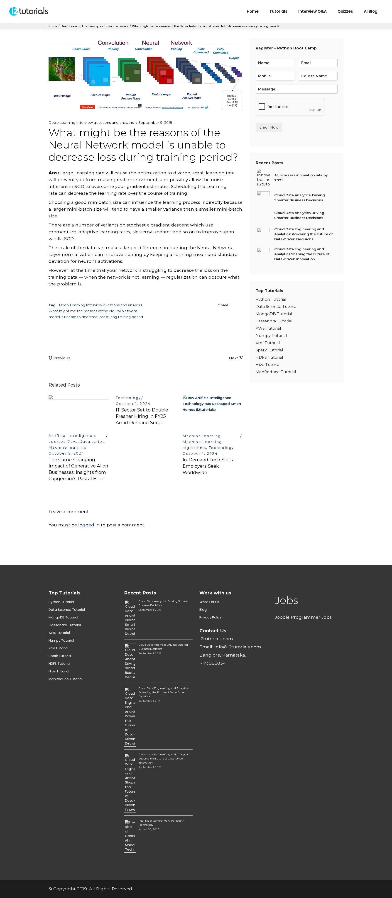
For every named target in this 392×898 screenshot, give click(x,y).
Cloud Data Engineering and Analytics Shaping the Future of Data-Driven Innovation (163, 758)
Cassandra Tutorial (274, 321)
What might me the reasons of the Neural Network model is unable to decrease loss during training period (96, 314)
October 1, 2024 (133, 404)
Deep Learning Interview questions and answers (94, 26)
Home (53, 26)
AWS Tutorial (268, 328)
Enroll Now (268, 127)
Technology (128, 398)
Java (73, 441)
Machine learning (68, 447)
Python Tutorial (271, 299)
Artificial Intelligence (72, 435)
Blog (203, 609)
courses (57, 441)
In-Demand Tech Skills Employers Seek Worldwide (208, 466)
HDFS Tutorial (269, 357)
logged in (89, 525)
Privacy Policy (210, 617)
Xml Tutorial (268, 343)
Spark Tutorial (269, 350)
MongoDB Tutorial (274, 314)
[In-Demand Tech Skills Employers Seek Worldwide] (213, 412)
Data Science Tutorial (277, 306)
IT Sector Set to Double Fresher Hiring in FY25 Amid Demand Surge (142, 416)
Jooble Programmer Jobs (303, 617)
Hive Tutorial (268, 364)
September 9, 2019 (155, 122)
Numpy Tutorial (271, 335)
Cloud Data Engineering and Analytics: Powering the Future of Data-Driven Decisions (163, 692)
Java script (92, 441)
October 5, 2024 (66, 453)
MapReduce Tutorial (276, 372)
